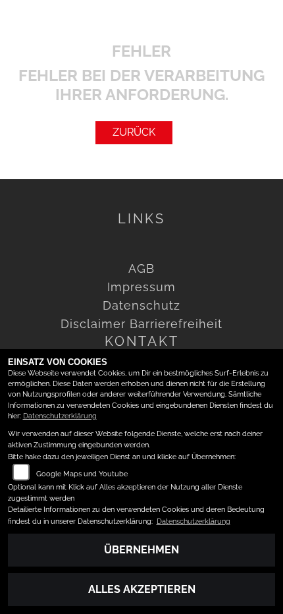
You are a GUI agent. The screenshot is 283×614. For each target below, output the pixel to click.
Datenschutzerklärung (60, 416)
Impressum (141, 287)
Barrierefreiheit (176, 324)
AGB (141, 268)
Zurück (134, 132)
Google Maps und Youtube (82, 474)
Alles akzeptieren (141, 589)
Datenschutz (141, 305)
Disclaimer (93, 324)
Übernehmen (141, 550)
